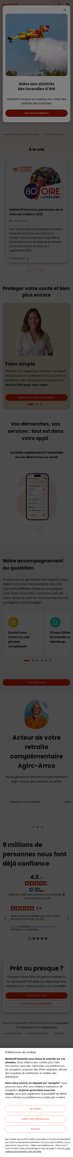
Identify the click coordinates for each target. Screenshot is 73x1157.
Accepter (35, 1108)
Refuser (35, 1129)
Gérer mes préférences (35, 1119)
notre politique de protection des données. (37, 1150)
